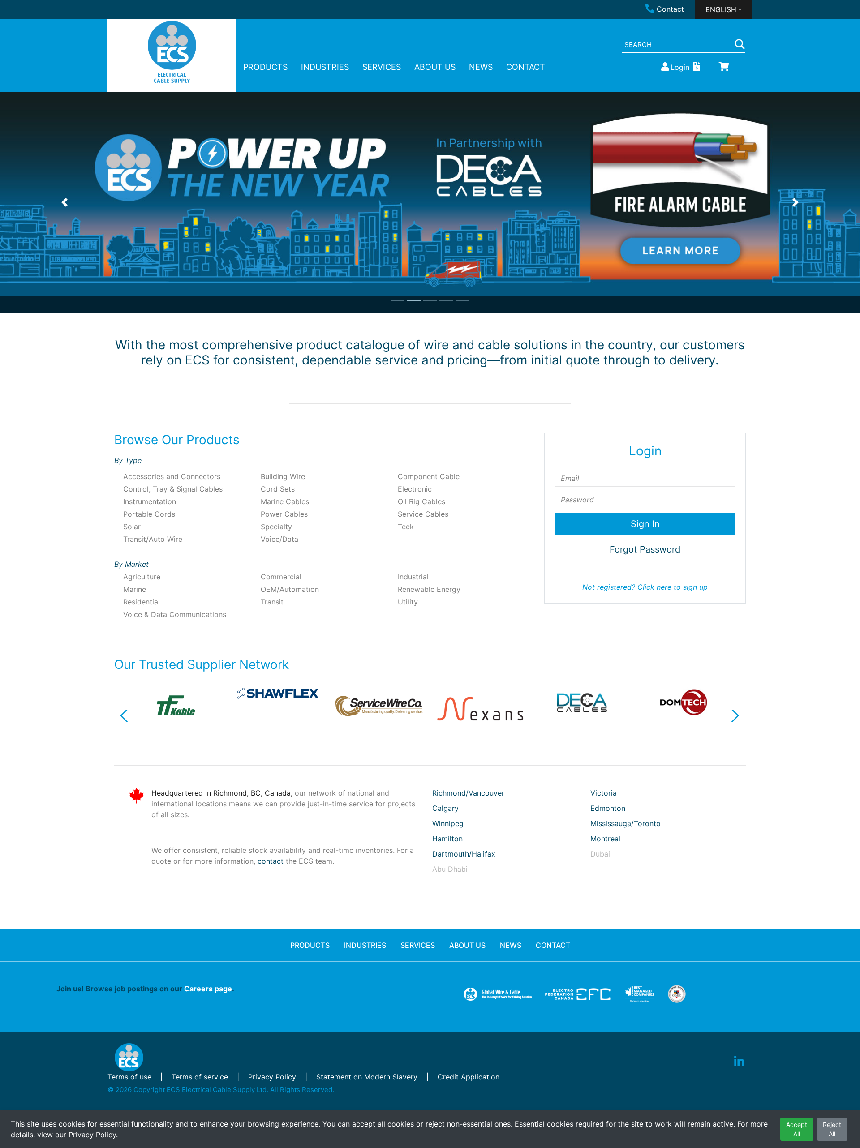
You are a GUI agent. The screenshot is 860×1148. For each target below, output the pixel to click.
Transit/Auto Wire (152, 539)
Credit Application (468, 1076)
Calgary (445, 808)
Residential (141, 601)
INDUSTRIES (325, 67)
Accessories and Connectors (171, 476)
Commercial (281, 576)
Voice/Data (279, 539)
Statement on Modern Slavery (366, 1076)
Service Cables (423, 514)
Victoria (603, 792)
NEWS (481, 67)
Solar (132, 526)
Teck (406, 526)
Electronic (415, 488)
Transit (272, 601)
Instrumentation (149, 501)
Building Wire (283, 476)
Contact (670, 8)
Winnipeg (448, 823)
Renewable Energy (429, 589)
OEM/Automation (290, 589)
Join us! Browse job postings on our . (145, 988)
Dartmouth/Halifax (463, 853)
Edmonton (607, 808)
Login (680, 67)
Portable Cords (149, 514)
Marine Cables (285, 501)
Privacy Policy (92, 1134)
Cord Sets (278, 488)
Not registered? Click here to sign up (645, 587)
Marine (134, 589)
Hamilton (447, 838)
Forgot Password (645, 549)
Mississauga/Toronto (625, 823)
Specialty (276, 526)
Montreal (605, 838)
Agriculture (141, 576)
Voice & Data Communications (174, 614)
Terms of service (200, 1076)
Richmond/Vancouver (468, 792)
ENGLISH (720, 9)
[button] (64, 202)
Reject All (832, 1129)
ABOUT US (435, 67)
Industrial (413, 576)
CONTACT (525, 67)
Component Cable (429, 476)
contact (271, 861)
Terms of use (129, 1076)
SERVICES (381, 67)
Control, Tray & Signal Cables (173, 488)
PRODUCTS (265, 67)
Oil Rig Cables (421, 501)
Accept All (796, 1129)
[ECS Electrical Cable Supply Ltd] (172, 52)
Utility (408, 601)
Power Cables (284, 514)
